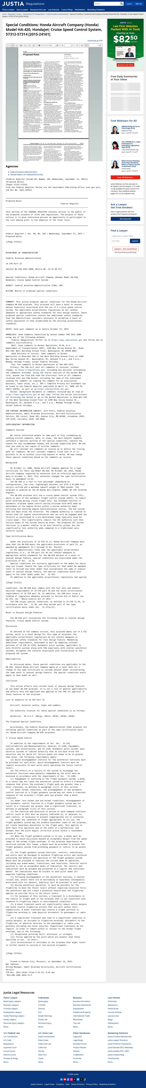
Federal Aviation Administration (57, 14)
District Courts (9, 1054)
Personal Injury (44, 1023)
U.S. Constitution (10, 1036)
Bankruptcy (43, 1001)
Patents (76, 1051)
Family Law (42, 1019)
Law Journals (113, 1016)
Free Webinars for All (124, 120)
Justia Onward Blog (116, 1054)
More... (6, 1027)
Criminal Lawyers (10, 1008)
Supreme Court (10, 1047)
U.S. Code (7, 1040)
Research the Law (38, 10)
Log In (129, 4)
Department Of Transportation (34, 14)
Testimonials (113, 1058)
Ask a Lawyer (23, 10)
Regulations (8, 1044)
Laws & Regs (67, 10)
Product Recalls (79, 1047)
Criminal (41, 1005)
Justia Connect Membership (120, 1036)
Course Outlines (115, 1012)
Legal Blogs (78, 1040)
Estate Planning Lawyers (13, 1016)
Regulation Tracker (15, 14)
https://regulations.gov (31, 370)
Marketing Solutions (96, 10)
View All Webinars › (125, 177)
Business (77, 997)
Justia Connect (37, 1084)
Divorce (41, 1008)
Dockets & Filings (10, 1058)
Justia (4, 14)
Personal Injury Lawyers (13, 1023)
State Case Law (44, 1044)
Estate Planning (45, 1016)
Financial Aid (113, 1008)
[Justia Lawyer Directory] (84, 1079)
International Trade (81, 1016)
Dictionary (112, 1001)
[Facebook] (68, 1079)
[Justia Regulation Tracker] (13, 4)
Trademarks (78, 1054)
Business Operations (82, 1005)
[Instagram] (71, 1079)
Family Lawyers (9, 1019)
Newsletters (80, 10)
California (42, 1047)
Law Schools (53, 10)
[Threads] (74, 1079)
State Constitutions (46, 1036)
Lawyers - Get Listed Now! (125, 249)
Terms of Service (78, 1084)
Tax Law (76, 1023)
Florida (41, 1051)
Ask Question (125, 219)
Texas (40, 1058)
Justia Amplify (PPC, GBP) (118, 1051)
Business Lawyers (11, 1005)
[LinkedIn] (61, 1079)
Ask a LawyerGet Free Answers (122, 206)
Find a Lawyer (8, 10)
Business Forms (80, 1044)
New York (42, 1054)
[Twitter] (81, 1079)
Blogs (110, 1019)
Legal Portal (49, 1084)
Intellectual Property (82, 1012)
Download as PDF (95, 40)
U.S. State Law (45, 1033)
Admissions (112, 1005)
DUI (40, 1012)
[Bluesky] (78, 1079)
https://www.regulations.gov (66, 340)
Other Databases (81, 1033)
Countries (77, 1058)
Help (67, 1084)
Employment (78, 1008)
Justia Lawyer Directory (118, 1040)
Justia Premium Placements (119, 1044)
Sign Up (139, 4)
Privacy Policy (92, 1084)
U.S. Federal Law (11, 1033)
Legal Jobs (77, 1036)
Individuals (43, 997)
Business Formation (81, 1001)
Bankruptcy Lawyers (12, 1001)
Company (60, 1084)
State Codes (43, 1040)
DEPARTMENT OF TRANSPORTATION (26, 174)
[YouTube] (64, 1079)
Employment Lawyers (12, 1012)
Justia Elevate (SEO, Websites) (120, 1047)
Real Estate (77, 1019)
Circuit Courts (9, 1051)
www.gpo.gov (93, 187)
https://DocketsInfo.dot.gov (53, 389)
